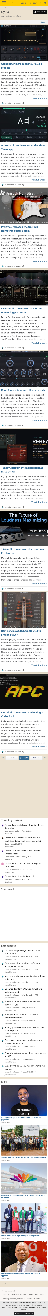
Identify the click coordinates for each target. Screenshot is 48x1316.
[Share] (23, 103)
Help (36, 1294)
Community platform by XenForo (21, 1299)
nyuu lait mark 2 (9, 1291)
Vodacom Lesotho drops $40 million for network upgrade (20, 1274)
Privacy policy (28, 1294)
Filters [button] (42, 22)
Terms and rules (16, 1294)
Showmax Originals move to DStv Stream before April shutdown (23, 1196)
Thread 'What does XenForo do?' (19, 876)
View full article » (39, 98)
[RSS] (45, 1294)
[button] (3, 3)
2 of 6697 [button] (24, 758)
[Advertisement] (24, 787)
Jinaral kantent (10, 959)
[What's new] (40, 2)
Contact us (5, 1294)
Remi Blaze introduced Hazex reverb (23, 390)
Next (35, 757)
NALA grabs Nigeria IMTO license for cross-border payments (21, 1118)
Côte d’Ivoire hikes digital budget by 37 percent (20, 1235)
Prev (13, 757)
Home (41, 1294)
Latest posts (8, 945)
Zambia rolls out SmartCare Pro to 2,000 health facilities (23, 1157)
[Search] (45, 2)
